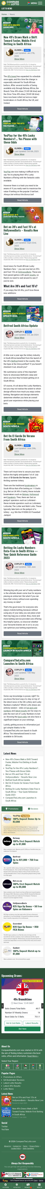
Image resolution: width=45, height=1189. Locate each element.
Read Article (22, 109)
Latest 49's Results (11, 1086)
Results (39, 1187)
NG (40, 1068)
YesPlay (7, 172)
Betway (25, 494)
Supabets (11, 497)
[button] (19, 59)
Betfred (14, 361)
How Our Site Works (31, 70)
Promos (27, 1187)
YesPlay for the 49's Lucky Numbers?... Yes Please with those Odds (20, 138)
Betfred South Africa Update (21, 326)
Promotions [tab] (13, 809)
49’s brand (11, 76)
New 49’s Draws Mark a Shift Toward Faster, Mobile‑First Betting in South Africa (20, 40)
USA (17, 1068)
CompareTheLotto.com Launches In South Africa (18, 662)
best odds (22, 717)
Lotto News (8, 1089)
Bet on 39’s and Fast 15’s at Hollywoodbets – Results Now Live (21, 230)
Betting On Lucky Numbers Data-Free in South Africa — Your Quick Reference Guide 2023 (21, 553)
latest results (21, 711)
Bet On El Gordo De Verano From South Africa (19, 437)
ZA (33, 1068)
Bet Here (22, 1029)
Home (4, 14)
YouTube (5, 1129)
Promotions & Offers (12, 1077)
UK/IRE (7, 1068)
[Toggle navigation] (35, 3)
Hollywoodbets (24, 272)
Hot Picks (5, 1187)
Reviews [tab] (34, 809)
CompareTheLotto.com (26, 1141)
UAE (25, 1068)
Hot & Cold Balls (13, 1023)
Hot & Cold (16, 1187)
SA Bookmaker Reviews (13, 1080)
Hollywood (34, 494)
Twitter (5, 1126)
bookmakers (30, 485)
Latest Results (31, 1023)
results (33, 275)
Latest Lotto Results (12, 1083)
